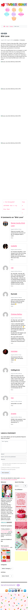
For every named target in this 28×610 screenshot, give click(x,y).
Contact (21, 14)
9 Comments (22, 40)
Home (7, 10)
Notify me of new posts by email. (9, 469)
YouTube (22, 590)
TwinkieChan (16, 40)
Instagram (19, 590)
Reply (12, 237)
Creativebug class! (5, 547)
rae (12, 268)
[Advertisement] (21, 556)
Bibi (7, 26)
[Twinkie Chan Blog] (14, 6)
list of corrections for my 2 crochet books (6, 530)
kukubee (14, 351)
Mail (25, 590)
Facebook (12, 590)
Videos (11, 26)
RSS (6, 590)
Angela (13, 414)
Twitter (9, 590)
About (13, 14)
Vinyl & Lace (23, 205)
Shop (14, 10)
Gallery (6, 14)
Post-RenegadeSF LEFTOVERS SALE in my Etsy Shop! (10, 205)
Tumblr (16, 590)
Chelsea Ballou (16, 314)
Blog (20, 10)
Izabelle (14, 246)
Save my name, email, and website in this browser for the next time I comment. (14, 464)
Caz (12, 398)
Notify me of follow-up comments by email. (11, 467)
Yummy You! (14, 18)
